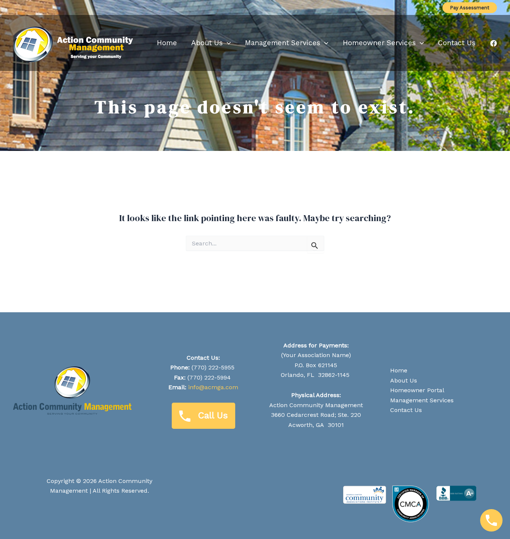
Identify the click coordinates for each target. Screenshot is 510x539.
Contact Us (406, 409)
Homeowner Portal (417, 390)
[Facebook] (493, 43)
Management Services (422, 400)
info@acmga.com (213, 387)
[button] (469, 7)
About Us (403, 380)
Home (398, 370)
